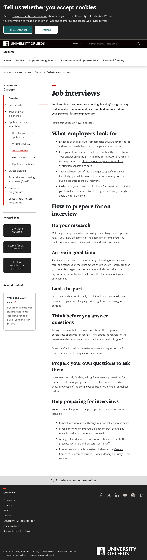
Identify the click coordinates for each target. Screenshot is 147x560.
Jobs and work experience (17, 114)
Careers (38, 71)
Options (46, 30)
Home (7, 60)
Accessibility (48, 551)
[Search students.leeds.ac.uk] (138, 44)
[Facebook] (101, 495)
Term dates (9, 500)
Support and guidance (42, 60)
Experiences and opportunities (79, 60)
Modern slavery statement (42, 554)
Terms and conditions (67, 551)
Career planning (17, 170)
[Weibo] (141, 495)
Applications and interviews (18, 124)
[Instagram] (133, 495)
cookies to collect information (29, 16)
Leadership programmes (16, 190)
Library (7, 515)
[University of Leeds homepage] (24, 43)
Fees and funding (113, 60)
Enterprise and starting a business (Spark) (22, 179)
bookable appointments (115, 423)
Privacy (36, 551)
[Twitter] (109, 495)
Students (8, 52)
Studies (20, 60)
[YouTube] (125, 495)
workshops (78, 439)
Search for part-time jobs (17, 246)
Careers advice (17, 105)
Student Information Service (17, 531)
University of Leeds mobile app (19, 520)
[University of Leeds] (120, 551)
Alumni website (11, 526)
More (75, 43)
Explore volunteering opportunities (17, 265)
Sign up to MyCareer (17, 230)
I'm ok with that (18, 30)
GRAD (6, 510)
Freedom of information (14, 554)
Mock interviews (68, 428)
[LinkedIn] (117, 495)
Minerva (7, 505)
